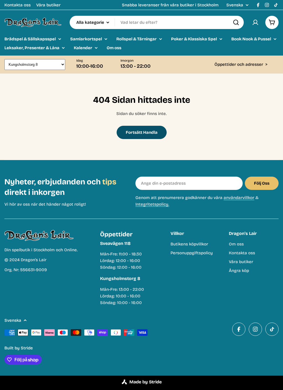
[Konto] (255, 22)
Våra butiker (48, 4)
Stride (27, 347)
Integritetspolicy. (152, 204)
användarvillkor (239, 197)
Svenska (234, 5)
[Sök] (236, 22)
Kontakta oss (17, 4)
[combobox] (157, 22)
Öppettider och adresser (241, 64)
